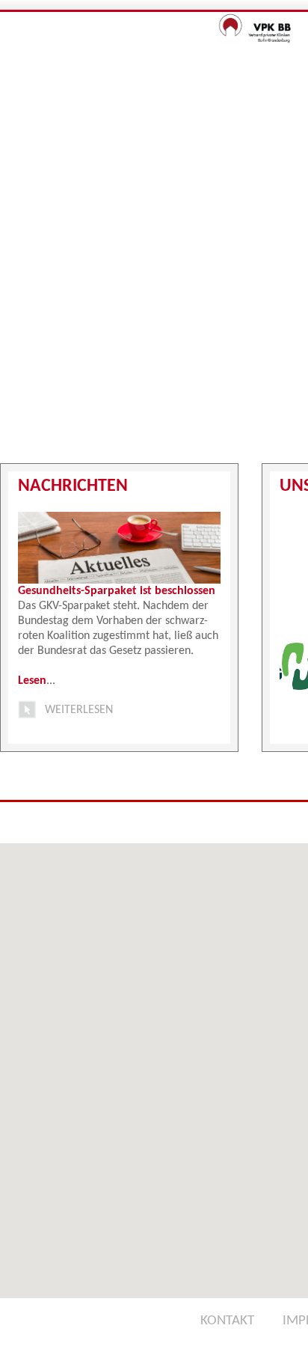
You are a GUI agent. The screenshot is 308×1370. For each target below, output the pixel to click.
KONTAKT (227, 1321)
